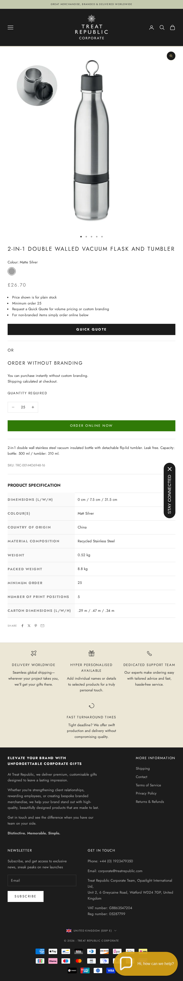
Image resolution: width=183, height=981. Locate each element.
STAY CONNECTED (169, 494)
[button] (146, 964)
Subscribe (26, 896)
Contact (141, 776)
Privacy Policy (146, 793)
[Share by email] (42, 626)
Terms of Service (148, 785)
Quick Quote (91, 329)
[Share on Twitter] (29, 626)
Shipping (143, 768)
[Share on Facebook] (22, 626)
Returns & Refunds (150, 801)
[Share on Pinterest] (36, 626)
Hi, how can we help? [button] (155, 964)
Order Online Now (91, 425)
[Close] (170, 469)
